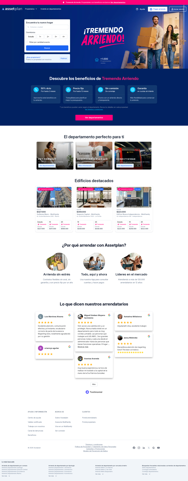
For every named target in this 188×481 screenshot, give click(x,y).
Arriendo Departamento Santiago (12, 467)
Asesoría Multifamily (63, 422)
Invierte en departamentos (51, 9)
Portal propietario (89, 422)
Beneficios (32, 435)
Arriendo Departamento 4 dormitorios (60, 473)
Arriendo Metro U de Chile (103, 469)
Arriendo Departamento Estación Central (14, 469)
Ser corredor (60, 431)
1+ (40, 37)
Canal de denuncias (35, 431)
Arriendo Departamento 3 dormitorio (60, 471)
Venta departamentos (149, 467)
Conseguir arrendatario (149, 469)
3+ (56, 37)
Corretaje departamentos (150, 471)
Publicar (64, 58)
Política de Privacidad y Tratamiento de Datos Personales (95, 447)
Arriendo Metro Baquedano (104, 471)
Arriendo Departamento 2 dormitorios (60, 469)
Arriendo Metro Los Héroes (104, 467)
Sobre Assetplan (61, 418)
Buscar (47, 48)
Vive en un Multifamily (63, 426)
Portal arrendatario (89, 418)
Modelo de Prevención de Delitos (95, 451)
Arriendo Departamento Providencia (13, 471)
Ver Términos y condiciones (94, 109)
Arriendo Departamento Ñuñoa (11, 473)
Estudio (31, 37)
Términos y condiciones (94, 444)
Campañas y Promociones (95, 449)
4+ (64, 37)
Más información (87, 165)
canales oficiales (111, 2)
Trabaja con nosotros (36, 426)
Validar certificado (35, 422)
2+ (48, 37)
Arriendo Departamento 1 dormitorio (60, 467)
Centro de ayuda (34, 418)
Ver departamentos (94, 117)
